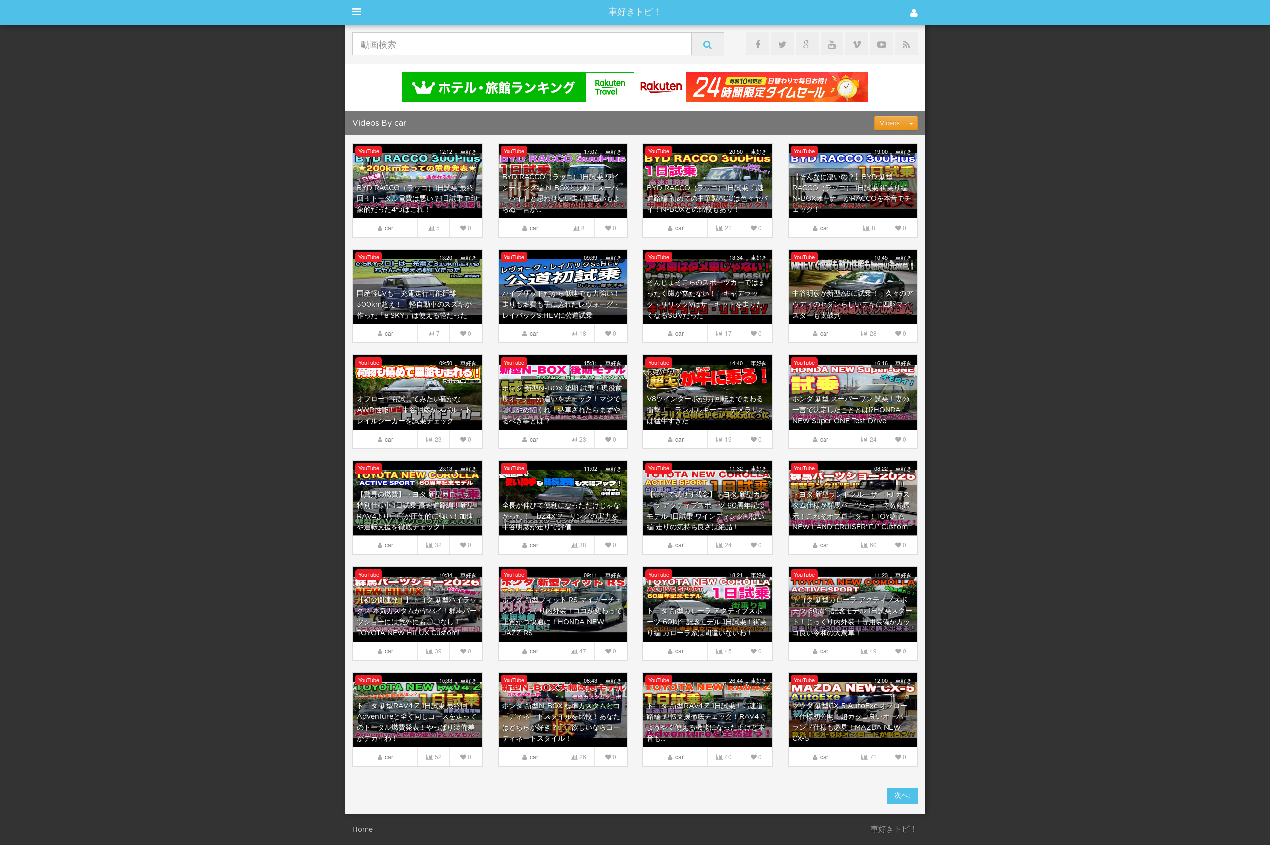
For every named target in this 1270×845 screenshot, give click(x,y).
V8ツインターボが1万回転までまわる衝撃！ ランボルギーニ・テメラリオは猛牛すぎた (706, 410)
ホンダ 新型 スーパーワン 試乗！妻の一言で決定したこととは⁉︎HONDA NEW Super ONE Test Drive (850, 410)
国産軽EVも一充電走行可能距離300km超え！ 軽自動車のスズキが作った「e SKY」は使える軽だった (414, 304)
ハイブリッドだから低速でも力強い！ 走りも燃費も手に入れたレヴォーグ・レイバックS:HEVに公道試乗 (564, 304)
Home (362, 829)
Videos (890, 123)
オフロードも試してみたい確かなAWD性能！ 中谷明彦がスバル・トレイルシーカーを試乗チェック (414, 410)
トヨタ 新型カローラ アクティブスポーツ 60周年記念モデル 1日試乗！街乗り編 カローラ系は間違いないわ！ (707, 622)
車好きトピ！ (635, 12)
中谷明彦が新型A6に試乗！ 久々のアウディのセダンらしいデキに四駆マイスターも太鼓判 (852, 304)
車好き (468, 151)
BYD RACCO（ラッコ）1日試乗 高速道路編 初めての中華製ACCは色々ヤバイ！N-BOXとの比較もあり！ (707, 199)
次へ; (902, 795)
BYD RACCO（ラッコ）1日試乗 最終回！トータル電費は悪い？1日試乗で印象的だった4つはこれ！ (417, 199)
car (389, 227)
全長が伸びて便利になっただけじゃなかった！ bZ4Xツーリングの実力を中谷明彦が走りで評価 (561, 516)
